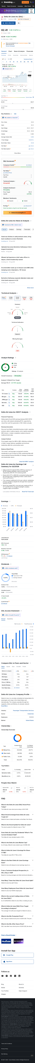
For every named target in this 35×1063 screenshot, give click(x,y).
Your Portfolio (5, 991)
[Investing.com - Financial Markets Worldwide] (9, 2)
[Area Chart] (5, 59)
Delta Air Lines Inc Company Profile (15, 694)
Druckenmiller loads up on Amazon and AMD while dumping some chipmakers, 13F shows (17, 269)
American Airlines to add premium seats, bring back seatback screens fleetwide (16, 238)
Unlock (18, 687)
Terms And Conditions (6, 1043)
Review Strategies (10, 46)
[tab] (3, 298)
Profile (9, 55)
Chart (10, 51)
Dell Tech (32, 787)
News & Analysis (19, 51)
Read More (4, 706)
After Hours (27, 6)
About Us (21, 984)
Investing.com (4, 241)
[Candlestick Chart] (3, 59)
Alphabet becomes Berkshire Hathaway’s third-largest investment (16, 248)
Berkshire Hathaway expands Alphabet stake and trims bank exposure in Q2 (17, 279)
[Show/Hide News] (11, 59)
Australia (20, 6)
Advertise (21, 987)
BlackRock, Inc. (6, 776)
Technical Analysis (8, 293)
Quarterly (10, 618)
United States (30, 720)
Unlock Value (29, 97)
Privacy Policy (4, 1048)
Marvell (18, 787)
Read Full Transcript (28, 491)
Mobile (3, 987)
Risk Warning (4, 1054)
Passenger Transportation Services (23, 710)
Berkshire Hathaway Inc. (9, 773)
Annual (3, 618)
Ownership (15, 55)
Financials (30, 51)
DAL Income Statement (10, 611)
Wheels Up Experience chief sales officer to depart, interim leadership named (15, 258)
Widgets (3, 994)
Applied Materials (7, 787)
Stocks (4, 6)
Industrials (31, 713)
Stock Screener (11, 6)
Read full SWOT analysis (26, 461)
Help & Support (23, 991)
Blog (2, 984)
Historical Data (23, 55)
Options (31, 55)
